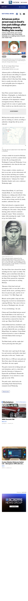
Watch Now (23, 2)
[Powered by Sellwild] (24, 492)
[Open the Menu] (2, 2)
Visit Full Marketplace (21, 402)
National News (8, 13)
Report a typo (6, 391)
